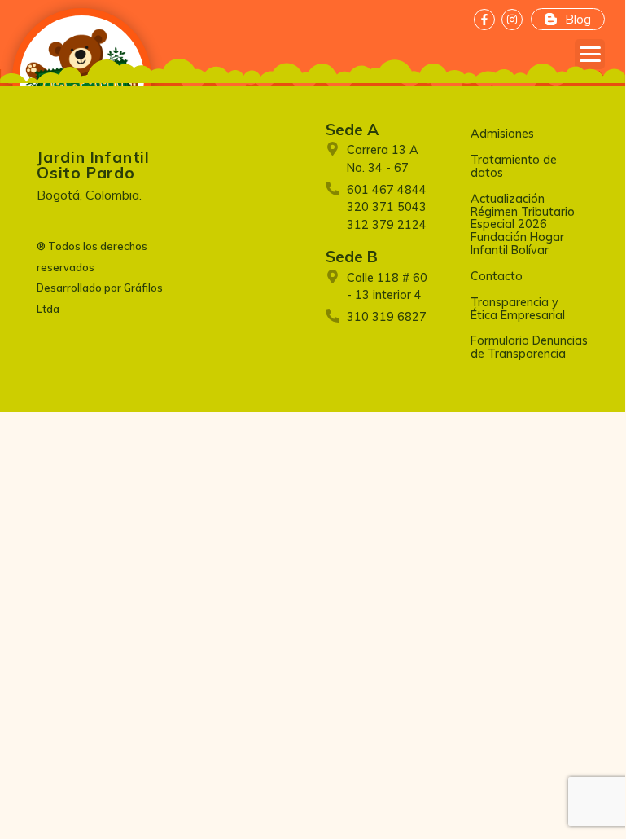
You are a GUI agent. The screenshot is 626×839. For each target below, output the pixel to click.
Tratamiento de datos (514, 166)
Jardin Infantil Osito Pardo (93, 164)
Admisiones (502, 133)
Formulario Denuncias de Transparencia (529, 347)
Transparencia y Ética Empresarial (518, 309)
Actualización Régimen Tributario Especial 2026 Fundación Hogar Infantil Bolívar (523, 224)
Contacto (497, 276)
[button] (590, 54)
